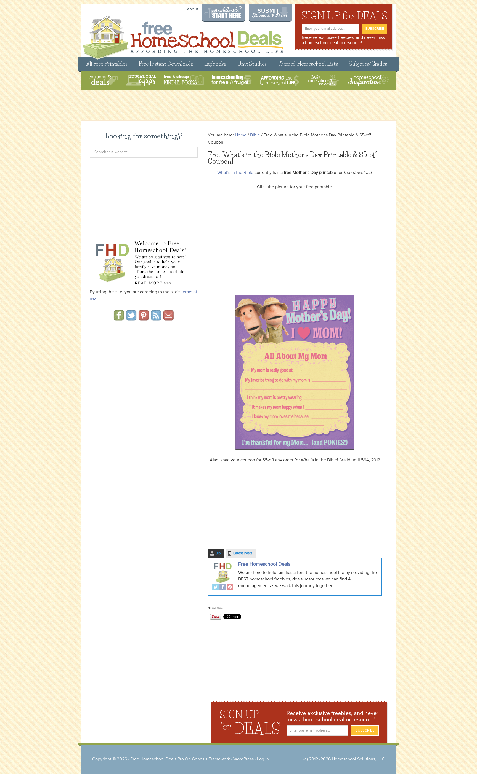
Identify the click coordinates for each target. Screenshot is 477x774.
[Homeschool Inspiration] (368, 80)
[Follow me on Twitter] (131, 318)
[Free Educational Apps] (141, 80)
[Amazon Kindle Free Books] (184, 80)
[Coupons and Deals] (103, 80)
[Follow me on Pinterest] (143, 318)
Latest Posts (242, 553)
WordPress (243, 759)
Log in (263, 759)
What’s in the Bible (235, 173)
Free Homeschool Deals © (182, 35)
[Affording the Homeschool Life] (279, 80)
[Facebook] (222, 588)
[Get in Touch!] (168, 318)
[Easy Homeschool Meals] (323, 80)
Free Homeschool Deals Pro (157, 759)
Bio (218, 553)
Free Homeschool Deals (264, 564)
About (192, 9)
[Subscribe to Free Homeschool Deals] (156, 318)
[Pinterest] (230, 588)
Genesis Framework (211, 759)
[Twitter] (215, 588)
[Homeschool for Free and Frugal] (231, 80)
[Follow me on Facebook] (118, 318)
